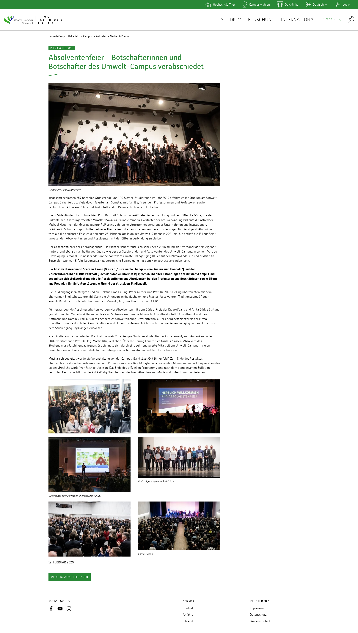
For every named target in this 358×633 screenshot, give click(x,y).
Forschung (261, 19)
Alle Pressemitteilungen (69, 577)
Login (346, 4)
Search (351, 19)
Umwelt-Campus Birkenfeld (63, 36)
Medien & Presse (119, 36)
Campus (332, 19)
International (298, 19)
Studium (231, 19)
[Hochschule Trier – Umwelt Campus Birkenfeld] (33, 19)
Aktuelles (101, 36)
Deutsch (318, 4)
